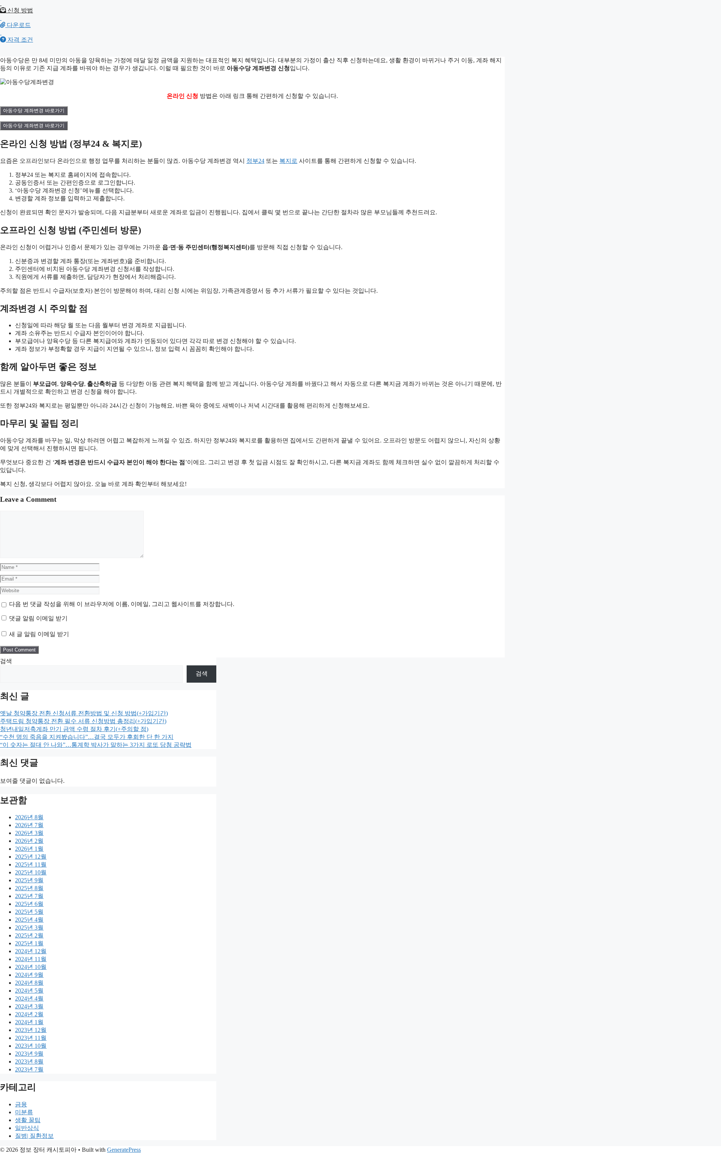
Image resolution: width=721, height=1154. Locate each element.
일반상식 (27, 1128)
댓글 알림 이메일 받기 (38, 618)
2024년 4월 (29, 998)
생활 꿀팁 (28, 1120)
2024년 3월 (29, 1006)
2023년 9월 (29, 1053)
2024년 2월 (29, 1014)
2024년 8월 (29, 982)
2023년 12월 (31, 1030)
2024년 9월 (29, 975)
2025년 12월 (31, 856)
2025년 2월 (29, 935)
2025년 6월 (29, 904)
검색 (6, 661)
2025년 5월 (29, 912)
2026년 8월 (29, 817)
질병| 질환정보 (34, 1136)
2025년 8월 (29, 888)
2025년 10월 (31, 872)
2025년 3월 (29, 927)
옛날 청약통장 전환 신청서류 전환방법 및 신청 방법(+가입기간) (84, 713)
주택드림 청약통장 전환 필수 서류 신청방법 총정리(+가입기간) (83, 721)
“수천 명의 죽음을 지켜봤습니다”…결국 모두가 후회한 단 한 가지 (86, 737)
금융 (21, 1104)
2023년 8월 (29, 1061)
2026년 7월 (29, 825)
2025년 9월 (29, 880)
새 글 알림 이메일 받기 (39, 634)
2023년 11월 (31, 1038)
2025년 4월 (29, 919)
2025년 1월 (29, 943)
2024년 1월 (29, 1022)
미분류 (24, 1112)
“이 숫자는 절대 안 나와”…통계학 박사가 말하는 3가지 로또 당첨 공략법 (96, 745)
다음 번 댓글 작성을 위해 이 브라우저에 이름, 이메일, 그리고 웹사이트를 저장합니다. (121, 604)
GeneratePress (124, 1149)
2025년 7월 (29, 896)
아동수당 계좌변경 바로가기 (34, 110)
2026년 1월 (29, 849)
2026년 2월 (29, 841)
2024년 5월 (29, 990)
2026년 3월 (29, 833)
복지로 (288, 161)
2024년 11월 (31, 959)
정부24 (255, 161)
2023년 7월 (29, 1069)
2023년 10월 (31, 1046)
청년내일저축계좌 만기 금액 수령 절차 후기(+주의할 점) (74, 729)
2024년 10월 (31, 967)
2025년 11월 (31, 864)
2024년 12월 (31, 951)
